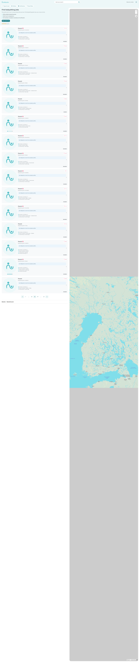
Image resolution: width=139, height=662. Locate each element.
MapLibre (128, 659)
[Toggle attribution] (137, 660)
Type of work (6, 6)
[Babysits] (5, 2)
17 (37, 296)
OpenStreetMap (133, 659)
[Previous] (22, 296)
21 (43, 296)
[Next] (46, 296)
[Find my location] (136, 16)
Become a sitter (130, 2)
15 (31, 296)
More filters (30, 6)
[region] (104, 335)
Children (14, 6)
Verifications (22, 6)
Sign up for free (5, 20)
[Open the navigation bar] (136, 2)
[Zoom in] (136, 11)
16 (34, 296)
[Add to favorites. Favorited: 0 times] (66, 171)
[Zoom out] (136, 13)
